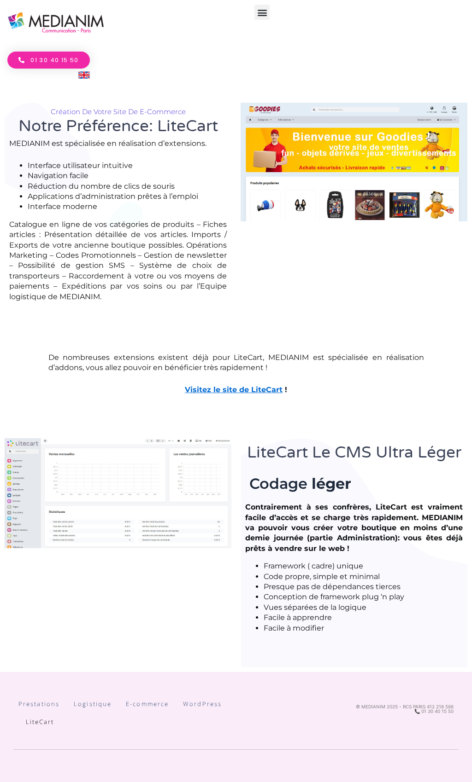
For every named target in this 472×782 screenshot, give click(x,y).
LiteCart (40, 722)
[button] (262, 12)
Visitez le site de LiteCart (234, 389)
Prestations (38, 704)
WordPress (202, 704)
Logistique (93, 704)
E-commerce (147, 704)
